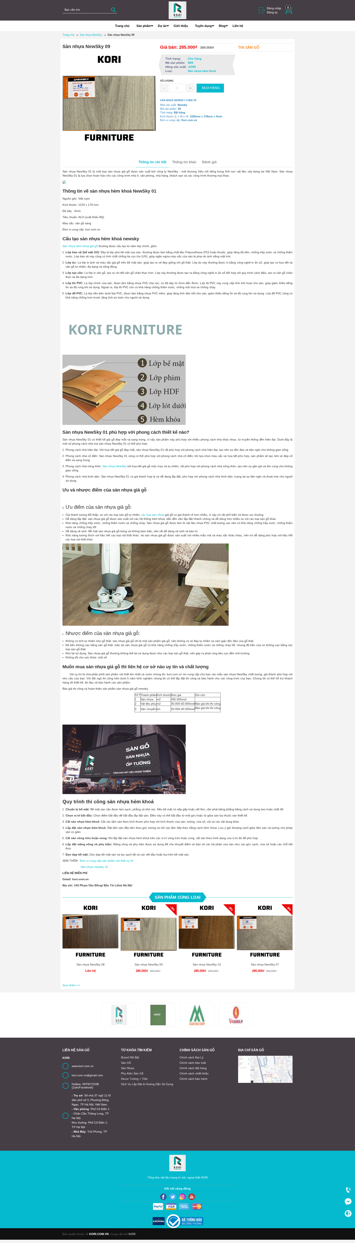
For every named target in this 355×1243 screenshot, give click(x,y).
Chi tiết (90, 935)
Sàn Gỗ (126, 1062)
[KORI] (177, 10)
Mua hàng (149, 935)
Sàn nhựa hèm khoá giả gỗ (80, 246)
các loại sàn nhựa (152, 514)
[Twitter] (172, 1196)
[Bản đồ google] (265, 1069)
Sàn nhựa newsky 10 (94, 866)
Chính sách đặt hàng (193, 1068)
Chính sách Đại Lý (191, 1057)
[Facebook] (163, 1196)
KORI (132, 1234)
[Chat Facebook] (348, 1201)
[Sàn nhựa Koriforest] (118, 1015)
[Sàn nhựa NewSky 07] (265, 932)
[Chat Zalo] (348, 1213)
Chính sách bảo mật (193, 1062)
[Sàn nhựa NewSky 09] (149, 932)
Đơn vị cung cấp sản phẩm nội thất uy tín (106, 860)
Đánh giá (209, 162)
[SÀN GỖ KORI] (236, 1015)
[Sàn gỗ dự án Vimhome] (197, 1015)
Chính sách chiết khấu (194, 1073)
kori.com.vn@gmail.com (87, 1075)
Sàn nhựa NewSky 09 (149, 964)
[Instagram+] (182, 1196)
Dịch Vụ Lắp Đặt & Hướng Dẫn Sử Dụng (147, 1084)
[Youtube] (191, 1196)
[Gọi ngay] (348, 1189)
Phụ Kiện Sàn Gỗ (132, 1073)
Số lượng (166, 80)
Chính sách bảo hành (193, 1078)
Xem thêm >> (71, 985)
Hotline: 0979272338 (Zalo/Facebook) (85, 1085)
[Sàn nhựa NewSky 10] (207, 932)
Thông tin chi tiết (152, 162)
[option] (90, 943)
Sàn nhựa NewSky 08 (90, 964)
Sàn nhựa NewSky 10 (207, 964)
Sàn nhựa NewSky (114, 466)
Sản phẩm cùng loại (178, 897)
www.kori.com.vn (82, 1066)
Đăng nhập (274, 8)
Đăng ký (272, 12)
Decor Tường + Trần (134, 1078)
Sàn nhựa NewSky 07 (265, 964)
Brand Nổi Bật (130, 1057)
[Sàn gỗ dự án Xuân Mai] (158, 1015)
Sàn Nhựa (127, 1068)
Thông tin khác (184, 162)
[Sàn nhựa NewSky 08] (90, 932)
